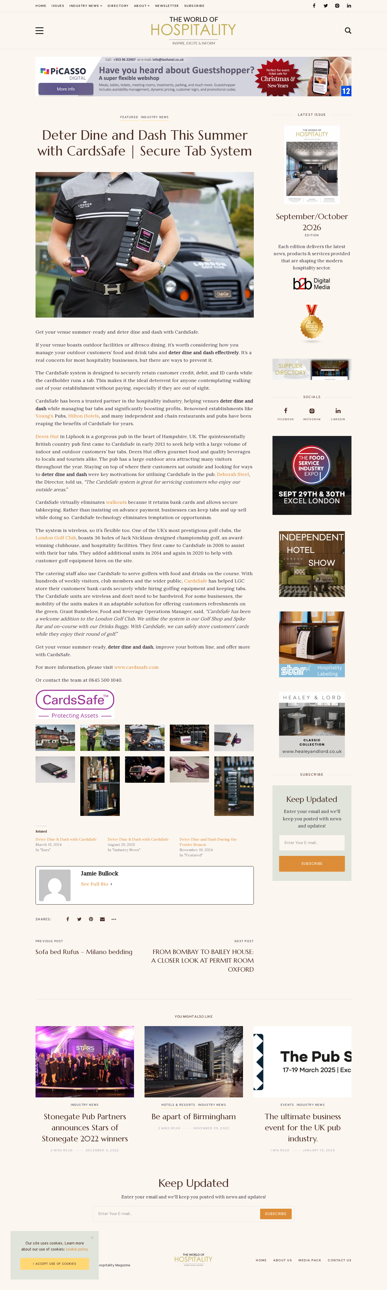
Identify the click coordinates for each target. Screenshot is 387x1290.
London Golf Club (56, 538)
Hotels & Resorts (178, 1105)
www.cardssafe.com (136, 667)
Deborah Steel (233, 474)
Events (287, 1105)
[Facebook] (314, 5)
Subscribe (312, 863)
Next (339, 1089)
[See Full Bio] (111, 884)
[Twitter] (325, 5)
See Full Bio (94, 884)
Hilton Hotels (83, 416)
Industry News (155, 117)
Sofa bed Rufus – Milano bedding (84, 952)
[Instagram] (337, 5)
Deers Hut (47, 436)
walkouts (116, 502)
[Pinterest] (90, 919)
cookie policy (77, 1249)
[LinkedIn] (348, 5)
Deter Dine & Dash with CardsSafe (66, 839)
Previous (48, 1089)
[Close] (92, 1237)
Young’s (44, 416)
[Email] (102, 919)
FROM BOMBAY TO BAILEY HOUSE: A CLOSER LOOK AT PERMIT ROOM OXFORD (202, 960)
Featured (129, 117)
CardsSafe (195, 581)
